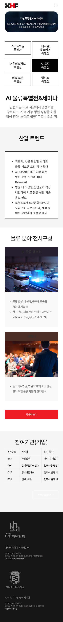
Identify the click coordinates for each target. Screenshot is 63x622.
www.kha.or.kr (18, 559)
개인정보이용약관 (11, 609)
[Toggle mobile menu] (56, 5)
